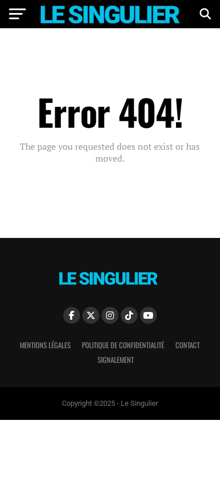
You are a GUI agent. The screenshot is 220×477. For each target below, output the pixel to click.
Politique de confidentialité (123, 345)
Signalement (116, 359)
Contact (187, 345)
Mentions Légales (45, 345)
